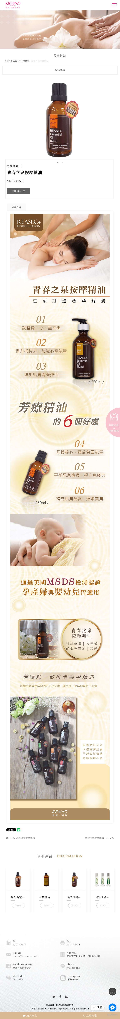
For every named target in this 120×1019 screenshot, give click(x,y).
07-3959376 (19, 944)
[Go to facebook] (112, 1007)
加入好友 (31, 1015)
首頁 (7, 60)
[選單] (114, 5)
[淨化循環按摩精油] (18, 879)
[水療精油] (46, 879)
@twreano (74, 979)
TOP (112, 993)
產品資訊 (14, 60)
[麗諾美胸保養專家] (20, 5)
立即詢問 (17, 191)
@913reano (73, 967)
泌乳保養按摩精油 (21, 838)
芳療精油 (25, 60)
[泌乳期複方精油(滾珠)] (102, 879)
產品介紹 (16, 207)
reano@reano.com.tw (26, 956)
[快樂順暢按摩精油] (74, 879)
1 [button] (57, 162)
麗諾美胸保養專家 (22, 967)
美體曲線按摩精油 (98, 838)
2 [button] (62, 162)
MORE (18, 905)
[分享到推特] (53, 997)
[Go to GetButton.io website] (113, 1014)
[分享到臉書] (60, 997)
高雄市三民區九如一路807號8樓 (83, 956)
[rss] (66, 997)
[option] (59, 120)
